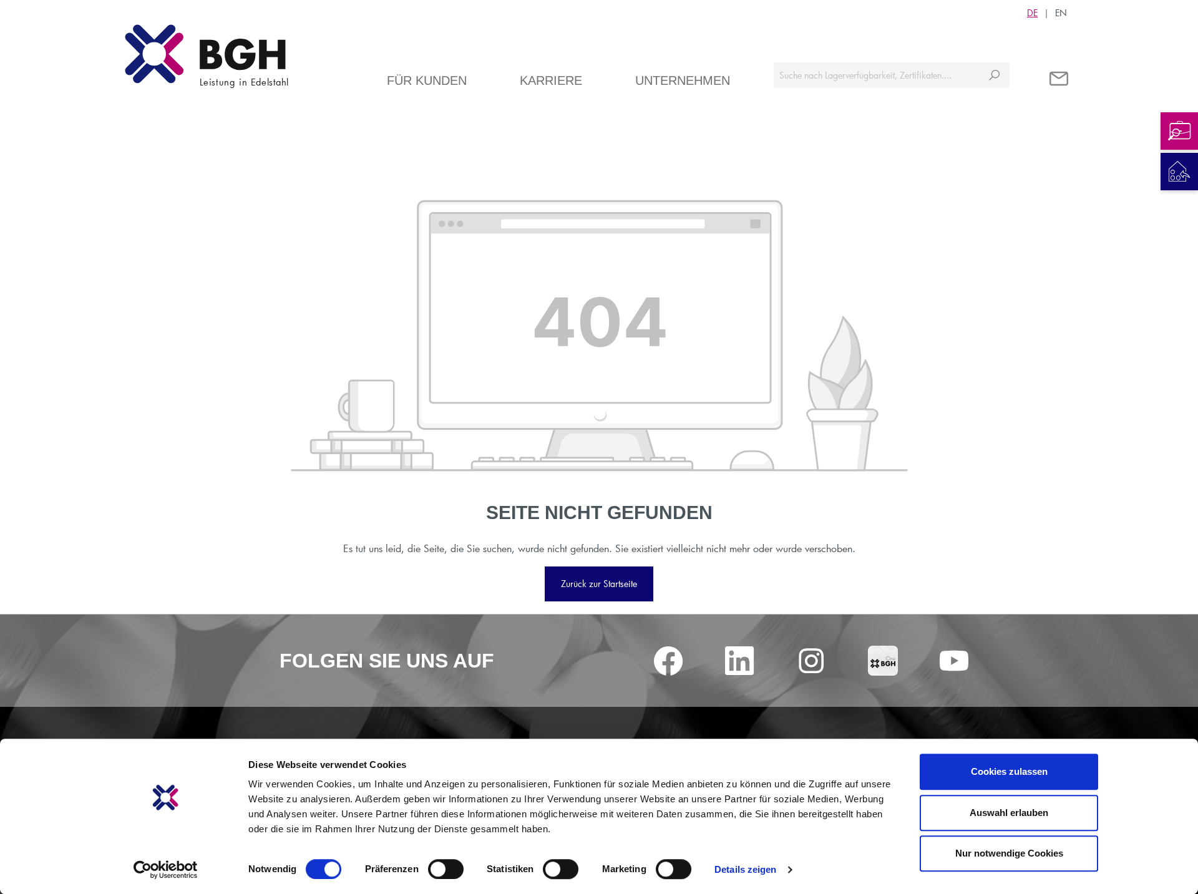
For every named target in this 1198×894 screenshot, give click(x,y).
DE (1032, 13)
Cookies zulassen (1009, 771)
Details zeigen (745, 869)
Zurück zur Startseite (599, 584)
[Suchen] (994, 75)
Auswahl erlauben (1009, 812)
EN (1061, 13)
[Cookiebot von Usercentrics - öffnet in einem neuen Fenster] (165, 869)
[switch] (446, 869)
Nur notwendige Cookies (1009, 853)
